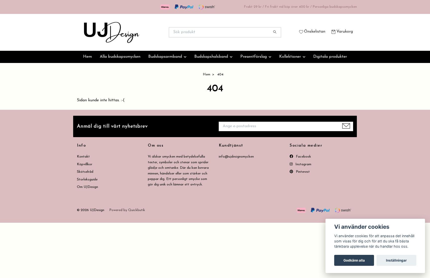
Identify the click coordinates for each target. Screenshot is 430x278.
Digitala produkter (330, 57)
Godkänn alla (354, 260)
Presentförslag (253, 57)
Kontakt (83, 157)
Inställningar (396, 260)
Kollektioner (290, 57)
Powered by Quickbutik (127, 210)
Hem (87, 57)
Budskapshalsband (211, 57)
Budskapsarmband (165, 57)
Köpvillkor (84, 164)
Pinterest (302, 172)
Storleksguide (87, 179)
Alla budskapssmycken (120, 57)
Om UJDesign (87, 187)
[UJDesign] (146, 32)
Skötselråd (85, 172)
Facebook (303, 157)
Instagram (302, 164)
